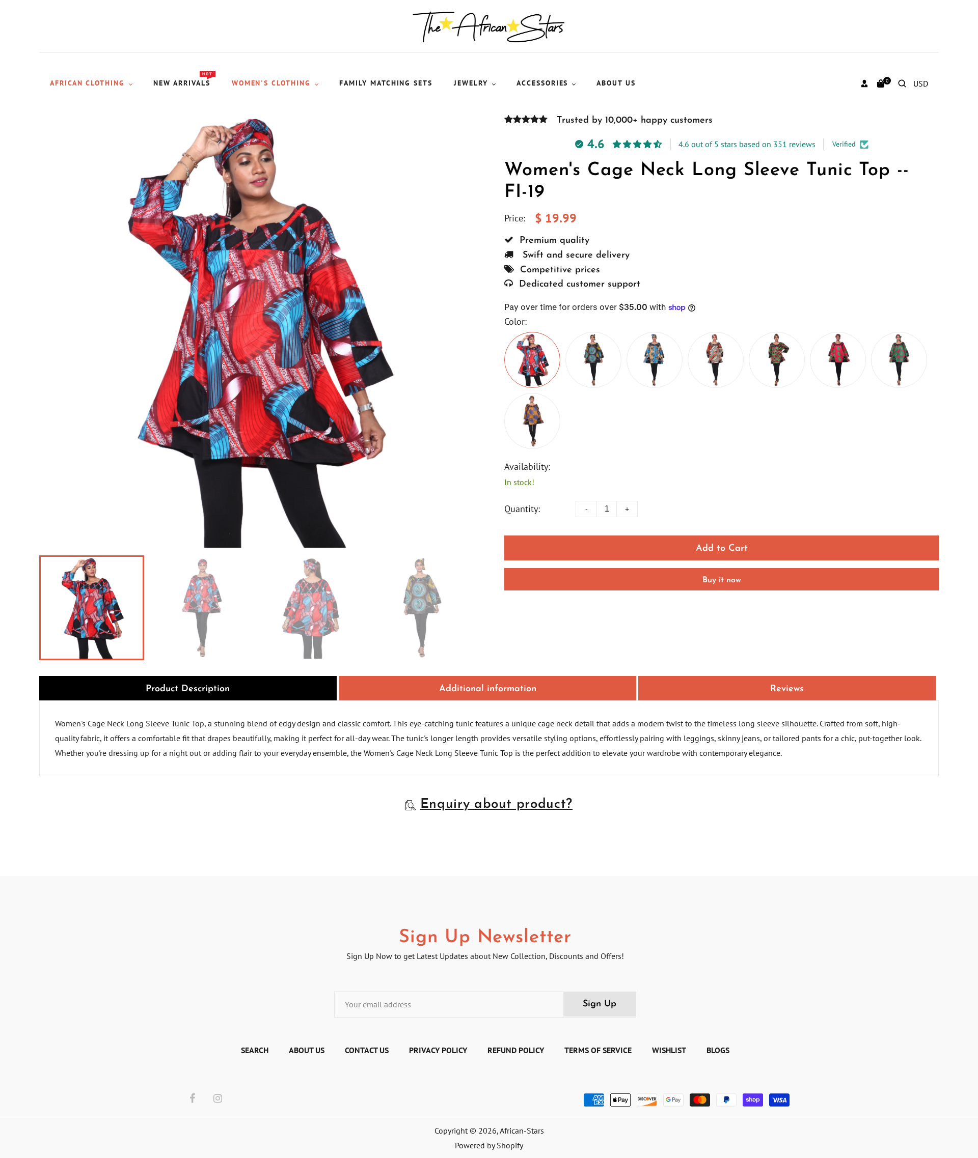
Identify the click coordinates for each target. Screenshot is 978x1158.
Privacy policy (438, 1050)
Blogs (718, 1050)
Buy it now (721, 580)
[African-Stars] (489, 25)
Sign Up (599, 1004)
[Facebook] (192, 1099)
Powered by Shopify (489, 1145)
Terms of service (598, 1050)
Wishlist (669, 1050)
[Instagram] (217, 1099)
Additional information (487, 689)
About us (306, 1050)
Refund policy (515, 1050)
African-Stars (522, 1130)
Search (254, 1050)
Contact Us (367, 1050)
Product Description (188, 689)
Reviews (787, 689)
